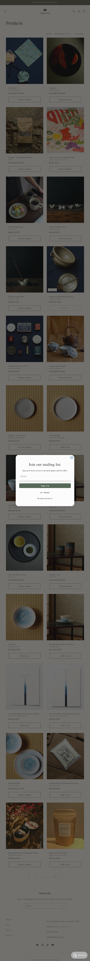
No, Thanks (45, 493)
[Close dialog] (71, 457)
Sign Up (45, 485)
